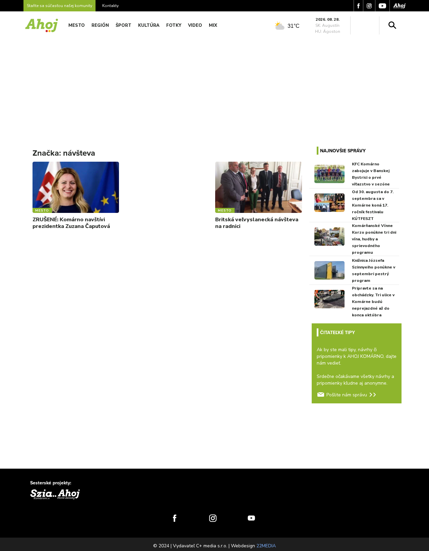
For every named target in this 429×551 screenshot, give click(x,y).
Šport (123, 25)
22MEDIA (266, 546)
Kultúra (149, 25)
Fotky (173, 25)
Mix (213, 25)
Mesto (76, 25)
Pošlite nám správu (346, 395)
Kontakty (110, 5)
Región (100, 25)
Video (195, 25)
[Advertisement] (214, 86)
